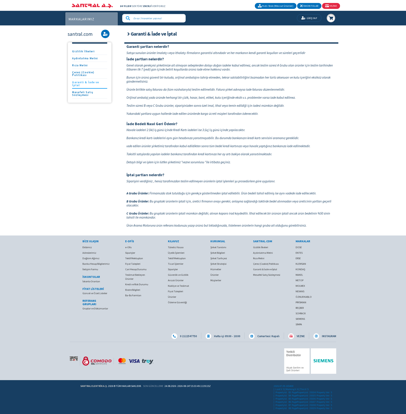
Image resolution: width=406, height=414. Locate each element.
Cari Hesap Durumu (136, 269)
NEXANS (300, 291)
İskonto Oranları (91, 281)
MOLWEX (300, 285)
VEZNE (300, 336)
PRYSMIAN (301, 302)
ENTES (299, 252)
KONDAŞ (300, 269)
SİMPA (299, 324)
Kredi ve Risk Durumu (136, 284)
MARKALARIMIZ (81, 19)
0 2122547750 (188, 336)
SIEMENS (300, 318)
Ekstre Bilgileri (132, 289)
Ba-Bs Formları (133, 295)
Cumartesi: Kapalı (268, 336)
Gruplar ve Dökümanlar (95, 308)
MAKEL (299, 274)
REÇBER (300, 307)
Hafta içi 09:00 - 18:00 (226, 336)
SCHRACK (301, 313)
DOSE (299, 247)
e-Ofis (128, 247)
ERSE (298, 258)
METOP (299, 280)
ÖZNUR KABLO (304, 296)
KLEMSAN (301, 263)
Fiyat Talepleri (132, 263)
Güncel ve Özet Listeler (94, 293)
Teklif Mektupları (134, 258)
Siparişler (130, 252)
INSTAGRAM (328, 336)
